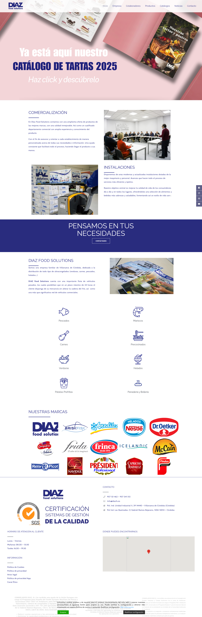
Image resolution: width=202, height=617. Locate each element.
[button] (148, 552)
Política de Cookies (15, 567)
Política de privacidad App (19, 578)
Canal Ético (12, 582)
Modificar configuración (134, 612)
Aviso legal (12, 574)
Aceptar (63, 612)
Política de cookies (83, 607)
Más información (127, 607)
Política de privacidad (17, 571)
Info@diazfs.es (113, 501)
